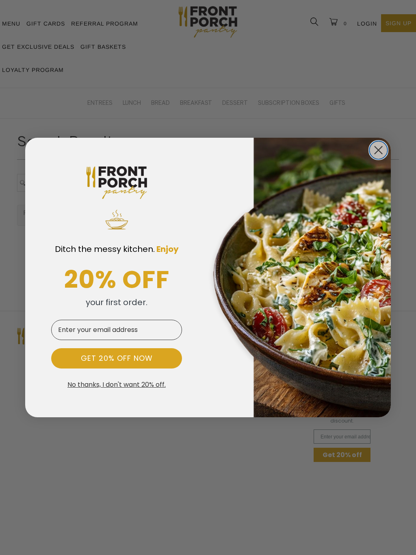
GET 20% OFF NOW (117, 358)
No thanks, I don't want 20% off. (116, 385)
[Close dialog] (378, 150)
